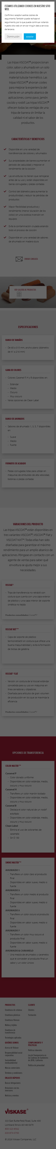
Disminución (13, 36)
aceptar (30, 36)
